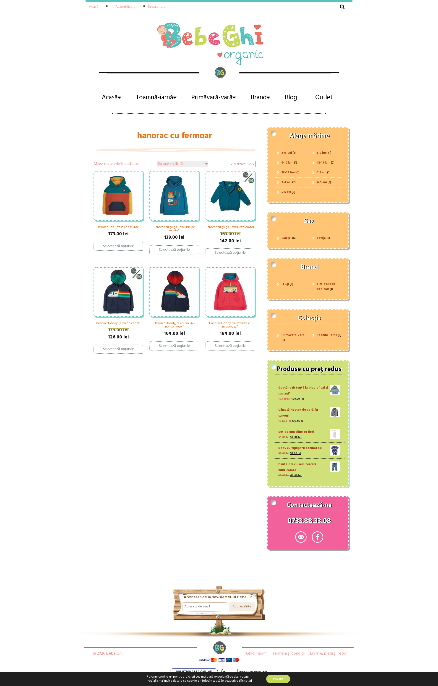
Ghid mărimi (257, 653)
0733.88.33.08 (309, 522)
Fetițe (321, 238)
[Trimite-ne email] (301, 537)
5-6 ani (286, 192)
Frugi (285, 284)
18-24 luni (289, 172)
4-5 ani (322, 182)
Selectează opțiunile (118, 246)
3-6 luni (287, 153)
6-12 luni (287, 162)
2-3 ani (321, 172)
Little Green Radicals (326, 287)
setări (248, 681)
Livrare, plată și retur (328, 653)
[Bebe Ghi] (219, 43)
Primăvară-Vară (293, 335)
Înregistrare (157, 7)
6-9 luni (322, 153)
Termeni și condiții (288, 653)
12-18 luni (323, 162)
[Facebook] (317, 537)
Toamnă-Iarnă (327, 335)
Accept (278, 678)
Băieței (287, 238)
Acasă (93, 7)
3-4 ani (287, 182)
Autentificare (125, 7)
